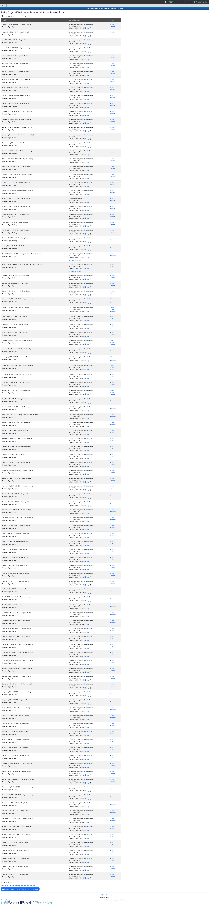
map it (88, 28)
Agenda (112, 24)
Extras (112, 299)
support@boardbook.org (104, 895)
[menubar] (104, 2)
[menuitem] (165, 2)
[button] (165, 2)
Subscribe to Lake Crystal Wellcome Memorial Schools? (21, 889)
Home (3, 5)
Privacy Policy (5, 900)
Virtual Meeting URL (75, 260)
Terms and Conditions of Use (115, 900)
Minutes (112, 34)
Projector (113, 26)
